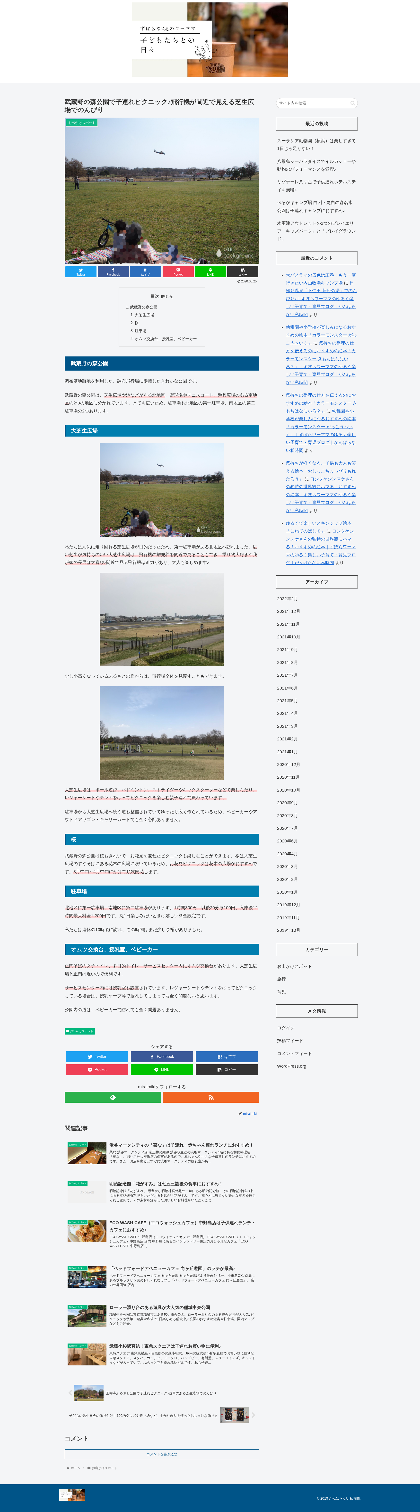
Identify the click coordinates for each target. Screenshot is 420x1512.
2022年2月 (287, 598)
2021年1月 (287, 751)
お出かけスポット (81, 1031)
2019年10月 (288, 930)
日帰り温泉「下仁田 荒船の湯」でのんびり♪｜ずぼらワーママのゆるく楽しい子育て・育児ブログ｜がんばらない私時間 (321, 298)
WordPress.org (291, 1066)
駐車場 (140, 330)
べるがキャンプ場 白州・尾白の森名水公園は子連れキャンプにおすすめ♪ (315, 206)
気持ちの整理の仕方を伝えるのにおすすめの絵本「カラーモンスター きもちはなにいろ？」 (321, 403)
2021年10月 (288, 637)
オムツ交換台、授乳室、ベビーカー (166, 338)
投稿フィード (290, 1040)
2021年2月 (287, 739)
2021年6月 (287, 688)
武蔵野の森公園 (143, 307)
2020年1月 (287, 892)
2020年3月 (287, 866)
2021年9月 (287, 649)
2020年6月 (287, 841)
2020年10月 (288, 790)
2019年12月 (288, 904)
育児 (281, 991)
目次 (154, 296)
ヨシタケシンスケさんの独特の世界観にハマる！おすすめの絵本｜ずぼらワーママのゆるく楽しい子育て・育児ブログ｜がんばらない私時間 (321, 494)
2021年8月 (287, 662)
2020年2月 (287, 879)
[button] (353, 103)
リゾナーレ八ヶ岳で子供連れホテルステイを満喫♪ (316, 185)
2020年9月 (287, 802)
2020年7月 (287, 828)
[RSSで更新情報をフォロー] (211, 1097)
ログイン (286, 1028)
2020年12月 (288, 764)
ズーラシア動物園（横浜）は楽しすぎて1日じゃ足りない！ (316, 144)
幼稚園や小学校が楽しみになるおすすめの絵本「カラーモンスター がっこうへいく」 (321, 335)
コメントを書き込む (162, 1454)
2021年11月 (288, 624)
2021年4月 (287, 713)
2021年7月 (287, 675)
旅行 (281, 979)
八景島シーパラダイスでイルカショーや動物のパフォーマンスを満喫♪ (316, 165)
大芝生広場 (144, 315)
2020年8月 (287, 815)
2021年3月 (287, 726)
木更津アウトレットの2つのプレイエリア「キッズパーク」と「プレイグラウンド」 (316, 231)
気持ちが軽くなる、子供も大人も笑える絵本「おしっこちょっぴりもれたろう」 (321, 471)
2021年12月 (288, 611)
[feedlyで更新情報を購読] (113, 1097)
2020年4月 (287, 853)
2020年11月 (288, 777)
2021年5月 (287, 700)
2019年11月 (288, 917)
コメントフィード (294, 1053)
